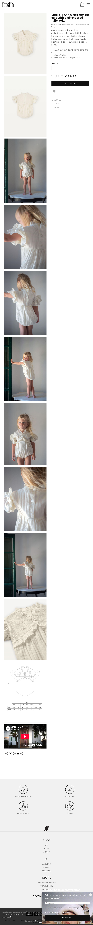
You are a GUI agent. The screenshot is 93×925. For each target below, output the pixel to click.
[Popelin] (8, 5)
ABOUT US (46, 864)
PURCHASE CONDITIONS (46, 883)
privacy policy (82, 908)
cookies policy (7, 917)
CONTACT (46, 867)
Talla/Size (54, 63)
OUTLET (46, 852)
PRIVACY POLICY (46, 886)
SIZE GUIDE (46, 871)
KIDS (46, 845)
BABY (46, 849)
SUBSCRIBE (67, 918)
